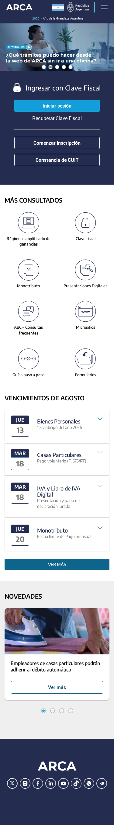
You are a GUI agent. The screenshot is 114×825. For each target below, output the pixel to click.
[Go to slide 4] (71, 711)
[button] (57, 426)
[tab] (57, 426)
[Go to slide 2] (52, 711)
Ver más (57, 564)
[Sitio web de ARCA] (57, 766)
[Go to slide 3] (62, 711)
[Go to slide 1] (43, 711)
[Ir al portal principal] (19, 7)
